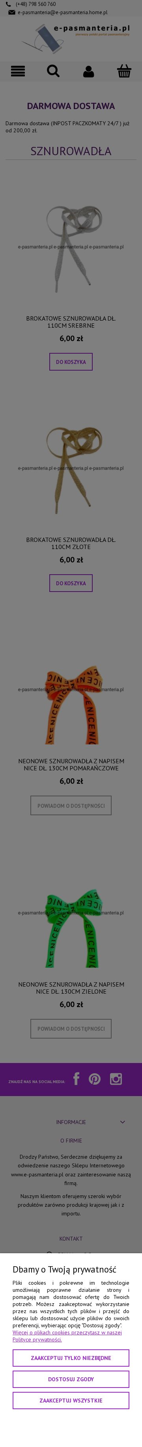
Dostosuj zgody (71, 1379)
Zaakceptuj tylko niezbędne (71, 1358)
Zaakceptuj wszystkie (71, 1400)
